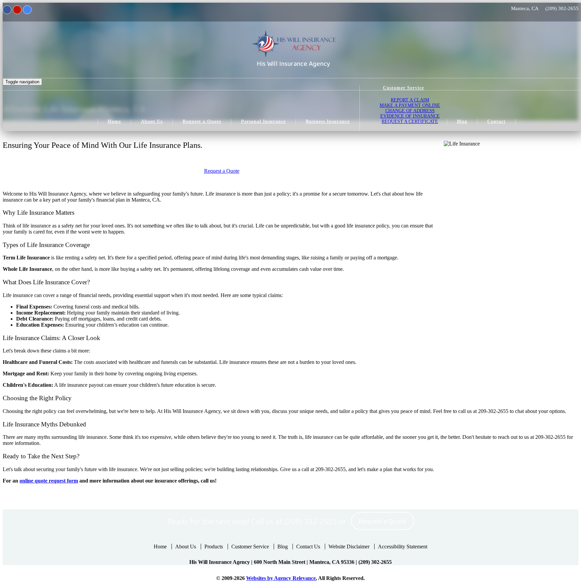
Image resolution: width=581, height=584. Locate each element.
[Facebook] (7, 9)
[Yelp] (17, 9)
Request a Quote (221, 171)
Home (160, 546)
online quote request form (49, 481)
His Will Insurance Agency (293, 63)
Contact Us (308, 546)
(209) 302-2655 (562, 8)
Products (213, 546)
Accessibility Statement (402, 546)
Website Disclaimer (349, 546)
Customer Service (250, 546)
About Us (185, 546)
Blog (282, 546)
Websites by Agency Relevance (281, 578)
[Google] (27, 9)
